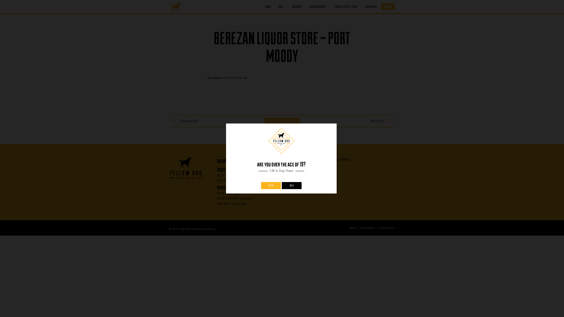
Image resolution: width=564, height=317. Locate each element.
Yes (271, 185)
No (291, 185)
